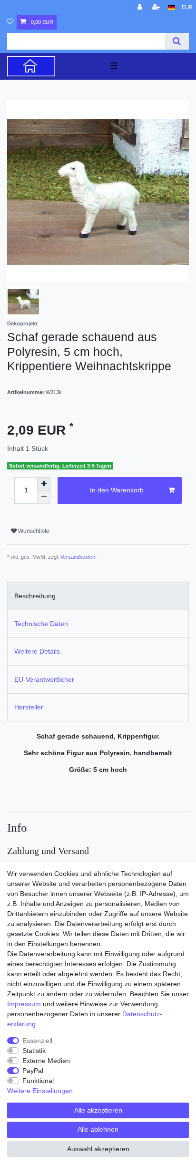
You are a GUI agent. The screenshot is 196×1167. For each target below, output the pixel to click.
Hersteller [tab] (28, 707)
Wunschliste (33, 531)
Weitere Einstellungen (40, 1090)
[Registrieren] (157, 7)
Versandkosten (77, 557)
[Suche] (177, 41)
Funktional (38, 1080)
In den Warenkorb (117, 490)
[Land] (171, 7)
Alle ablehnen (98, 1129)
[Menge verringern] (43, 497)
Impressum (24, 1004)
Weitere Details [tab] (37, 651)
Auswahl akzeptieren (98, 1149)
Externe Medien (46, 1060)
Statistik (34, 1050)
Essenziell (37, 1040)
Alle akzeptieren (98, 1110)
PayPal (32, 1070)
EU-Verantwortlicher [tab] (44, 679)
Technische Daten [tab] (41, 623)
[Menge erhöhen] (43, 483)
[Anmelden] (140, 7)
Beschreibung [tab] (35, 596)
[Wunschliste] (10, 22)
